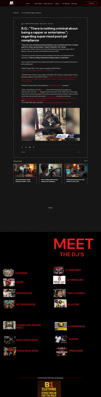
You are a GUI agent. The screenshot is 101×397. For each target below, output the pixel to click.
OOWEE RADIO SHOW (27, 350)
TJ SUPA (19, 282)
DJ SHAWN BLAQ (76, 326)
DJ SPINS (73, 339)
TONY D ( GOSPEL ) (76, 293)
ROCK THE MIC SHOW (27, 340)
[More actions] (79, 24)
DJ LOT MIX (73, 304)
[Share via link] (33, 147)
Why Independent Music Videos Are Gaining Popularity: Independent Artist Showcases (49, 180)
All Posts (16, 13)
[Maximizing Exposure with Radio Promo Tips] (76, 170)
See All (86, 161)
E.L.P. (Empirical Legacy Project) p (31, 13)
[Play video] (50, 124)
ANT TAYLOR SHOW (25, 304)
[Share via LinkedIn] (30, 147)
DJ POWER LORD (74, 279)
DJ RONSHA (21, 273)
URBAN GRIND (76, 350)
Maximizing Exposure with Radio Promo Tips (76, 180)
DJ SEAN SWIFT (73, 270)
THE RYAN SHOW (24, 293)
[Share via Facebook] (22, 147)
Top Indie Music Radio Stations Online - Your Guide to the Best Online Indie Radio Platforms (23, 180)
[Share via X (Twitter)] (26, 147)
